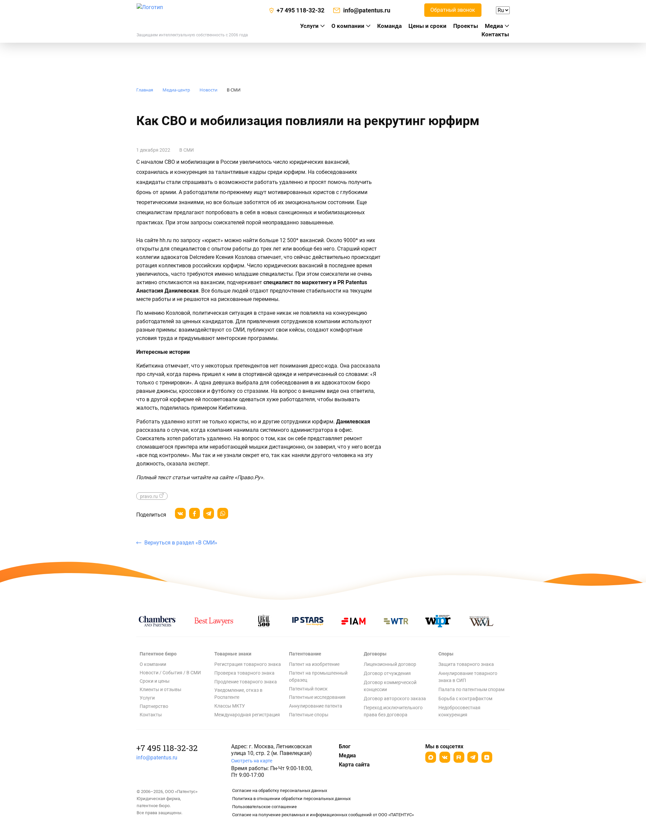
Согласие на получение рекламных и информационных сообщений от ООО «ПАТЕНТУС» (323, 814)
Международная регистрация (247, 714)
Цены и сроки (427, 26)
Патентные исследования (317, 697)
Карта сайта (354, 764)
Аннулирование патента (315, 706)
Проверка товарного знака (244, 673)
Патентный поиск (308, 688)
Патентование (305, 653)
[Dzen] (486, 757)
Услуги (147, 698)
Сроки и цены (155, 681)
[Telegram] (472, 757)
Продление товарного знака (245, 681)
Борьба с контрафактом (465, 698)
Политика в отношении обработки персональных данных (291, 798)
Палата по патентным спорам (471, 689)
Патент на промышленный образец (318, 676)
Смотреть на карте (251, 760)
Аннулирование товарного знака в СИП (467, 677)
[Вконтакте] (444, 757)
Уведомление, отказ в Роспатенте (238, 693)
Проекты (465, 26)
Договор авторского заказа (395, 698)
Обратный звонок (452, 10)
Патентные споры (308, 714)
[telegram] (208, 513)
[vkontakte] (180, 513)
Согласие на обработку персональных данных (279, 790)
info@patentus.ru (156, 757)
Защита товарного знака (466, 664)
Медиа (494, 26)
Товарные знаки (232, 653)
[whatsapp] (222, 513)
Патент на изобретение (314, 664)
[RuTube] (459, 757)
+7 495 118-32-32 (167, 748)
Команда (389, 26)
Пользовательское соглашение (264, 806)
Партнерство (154, 706)
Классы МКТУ (229, 706)
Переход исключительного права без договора (393, 711)
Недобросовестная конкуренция (459, 711)
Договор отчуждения (387, 673)
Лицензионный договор (390, 664)
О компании (347, 26)
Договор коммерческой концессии (390, 686)
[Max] (430, 757)
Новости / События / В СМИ (170, 672)
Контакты (495, 34)
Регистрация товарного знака (247, 664)
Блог (345, 746)
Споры (446, 653)
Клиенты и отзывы (160, 689)
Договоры (375, 653)
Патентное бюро (158, 653)
